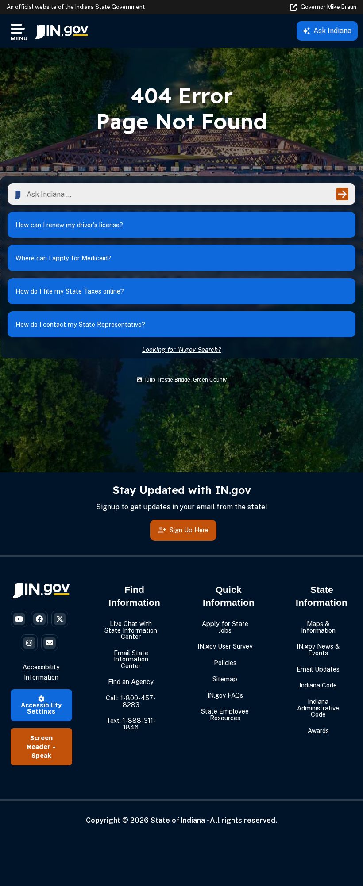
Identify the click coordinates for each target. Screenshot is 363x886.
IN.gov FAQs (225, 695)
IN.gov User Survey (225, 646)
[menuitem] (61, 31)
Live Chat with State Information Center (130, 630)
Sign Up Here (189, 530)
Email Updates (318, 669)
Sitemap (224, 679)
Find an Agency (131, 681)
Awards (318, 730)
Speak (41, 756)
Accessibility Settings (41, 708)
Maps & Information (318, 627)
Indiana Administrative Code (318, 708)
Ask (332, 31)
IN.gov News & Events (318, 649)
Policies (225, 662)
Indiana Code (318, 685)
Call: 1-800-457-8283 (131, 701)
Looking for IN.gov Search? (181, 349)
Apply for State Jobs (225, 627)
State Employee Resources (225, 714)
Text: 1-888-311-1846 (131, 723)
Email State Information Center (131, 659)
